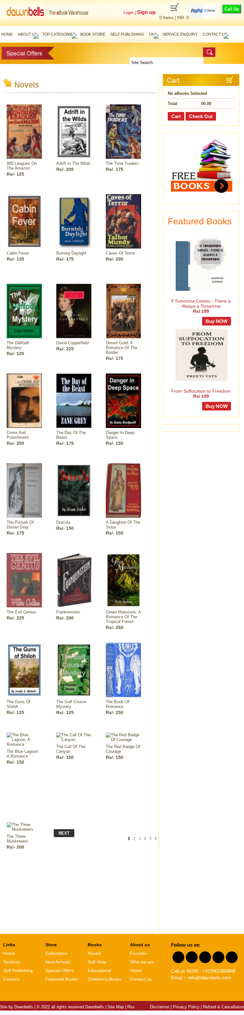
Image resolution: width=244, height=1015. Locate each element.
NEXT (64, 833)
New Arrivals (57, 961)
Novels (94, 953)
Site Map (115, 1006)
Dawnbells (23, 1006)
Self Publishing (18, 970)
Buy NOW (216, 321)
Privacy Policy (186, 1006)
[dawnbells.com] (49, 24)
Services (11, 961)
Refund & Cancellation (223, 1006)
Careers (11, 979)
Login (128, 12)
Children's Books (104, 979)
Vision (136, 970)
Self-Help (97, 961)
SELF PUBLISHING (127, 34)
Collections (56, 953)
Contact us (141, 979)
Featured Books (61, 979)
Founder (138, 953)
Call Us (232, 9)
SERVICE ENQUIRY (180, 34)
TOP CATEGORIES (58, 34)
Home (7, 34)
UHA (153, 34)
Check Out (201, 116)
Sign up (146, 12)
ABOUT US (27, 34)
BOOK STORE (92, 34)
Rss (131, 1006)
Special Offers (59, 970)
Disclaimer (159, 1006)
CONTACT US (215, 34)
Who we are (142, 961)
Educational (99, 970)
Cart (176, 116)
